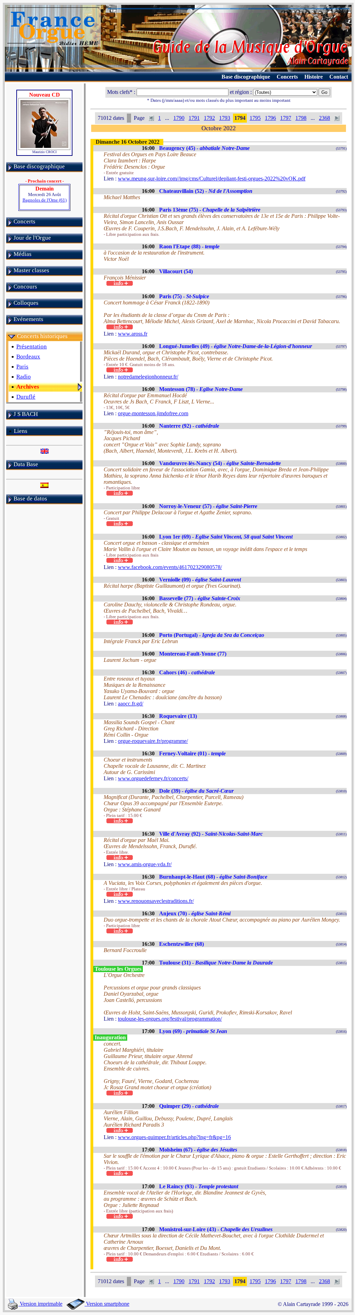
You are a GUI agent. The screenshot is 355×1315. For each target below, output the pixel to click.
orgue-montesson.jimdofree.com (153, 413)
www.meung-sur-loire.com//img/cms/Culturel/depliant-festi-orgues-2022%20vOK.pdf (211, 178)
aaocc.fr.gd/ (130, 704)
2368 (324, 118)
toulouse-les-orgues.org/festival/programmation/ (170, 1019)
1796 (270, 118)
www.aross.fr (132, 334)
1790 (178, 118)
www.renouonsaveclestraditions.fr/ (156, 901)
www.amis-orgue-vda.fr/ (145, 864)
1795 (255, 118)
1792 (209, 118)
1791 (194, 118)
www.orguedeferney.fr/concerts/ (153, 778)
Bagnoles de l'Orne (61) (45, 200)
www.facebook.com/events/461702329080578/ (170, 567)
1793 (224, 118)
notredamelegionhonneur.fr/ (148, 377)
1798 (300, 118)
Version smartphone (107, 1304)
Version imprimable (40, 1304)
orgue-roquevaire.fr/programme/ (153, 741)
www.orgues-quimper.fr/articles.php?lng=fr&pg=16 (174, 1137)
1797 (285, 118)
